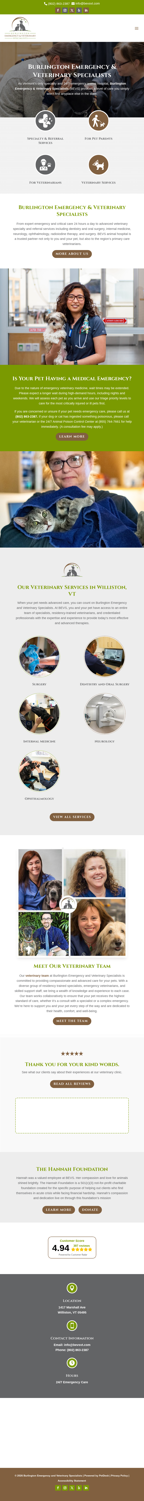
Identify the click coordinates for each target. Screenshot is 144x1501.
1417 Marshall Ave (72, 1307)
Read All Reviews (72, 1084)
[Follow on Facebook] (58, 10)
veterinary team (37, 975)
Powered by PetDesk (96, 1475)
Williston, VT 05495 (72, 1312)
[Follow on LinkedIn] (86, 10)
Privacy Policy (119, 1475)
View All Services (72, 817)
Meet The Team (72, 1021)
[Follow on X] (72, 10)
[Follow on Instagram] (65, 10)
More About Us (72, 254)
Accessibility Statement (72, 1480)
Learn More (72, 436)
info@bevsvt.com (77, 1345)
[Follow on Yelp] (79, 10)
